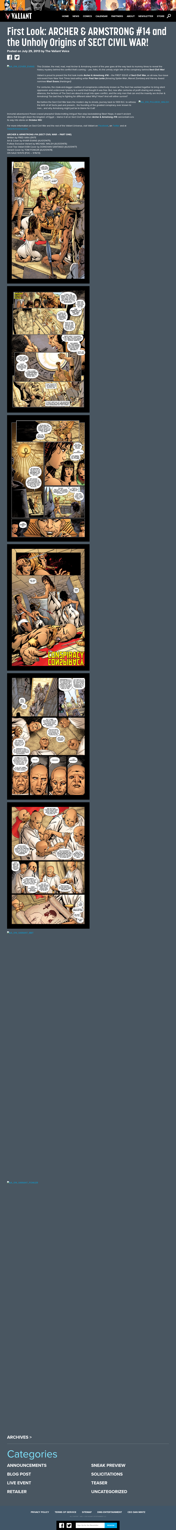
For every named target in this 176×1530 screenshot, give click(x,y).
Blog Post (19, 1474)
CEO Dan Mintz (136, 1512)
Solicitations (107, 1474)
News (76, 16)
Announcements (27, 1465)
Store (160, 16)
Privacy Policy (40, 1512)
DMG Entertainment (109, 1512)
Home (65, 16)
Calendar (102, 16)
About (131, 16)
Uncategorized (109, 1491)
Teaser (99, 1483)
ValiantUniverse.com (17, 128)
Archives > (19, 1437)
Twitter (116, 125)
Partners (117, 16)
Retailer (17, 1491)
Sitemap (87, 1512)
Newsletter (145, 16)
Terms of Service (65, 1512)
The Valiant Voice (57, 51)
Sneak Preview (108, 1465)
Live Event (19, 1483)
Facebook (103, 125)
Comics (87, 16)
